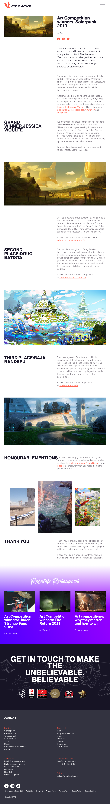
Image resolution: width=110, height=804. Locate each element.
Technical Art (10, 736)
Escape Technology (66, 107)
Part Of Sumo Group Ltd (34, 791)
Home (60, 731)
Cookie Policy (77, 791)
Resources (62, 744)
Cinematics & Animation (15, 747)
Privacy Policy (51, 791)
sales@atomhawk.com (67, 776)
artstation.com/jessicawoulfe (71, 240)
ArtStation (90, 110)
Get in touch (86, 5)
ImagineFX (62, 112)
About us (61, 736)
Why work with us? (65, 733)
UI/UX (7, 744)
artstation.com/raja (69, 385)
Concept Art (9, 731)
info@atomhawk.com (66, 761)
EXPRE (13, 797)
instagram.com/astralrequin (73, 277)
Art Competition (63, 33)
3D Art (7, 741)
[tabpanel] (55, 183)
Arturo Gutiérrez (93, 463)
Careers (61, 741)
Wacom (80, 107)
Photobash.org (77, 110)
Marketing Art (10, 749)
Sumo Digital (63, 110)
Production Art (10, 733)
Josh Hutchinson (77, 463)
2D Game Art (10, 739)
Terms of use (64, 791)
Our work (61, 739)
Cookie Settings (90, 791)
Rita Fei (60, 466)
